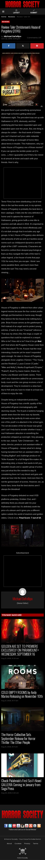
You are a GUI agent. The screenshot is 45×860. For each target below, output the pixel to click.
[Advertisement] (22, 183)
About (9, 844)
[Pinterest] (37, 46)
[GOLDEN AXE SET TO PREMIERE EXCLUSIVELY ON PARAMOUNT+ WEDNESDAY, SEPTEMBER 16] (22, 631)
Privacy (27, 844)
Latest (16, 13)
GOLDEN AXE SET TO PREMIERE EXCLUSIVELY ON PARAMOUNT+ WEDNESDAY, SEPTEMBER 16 (20, 650)
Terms (35, 844)
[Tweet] (23, 46)
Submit (33, 13)
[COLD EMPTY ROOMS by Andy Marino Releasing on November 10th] (22, 677)
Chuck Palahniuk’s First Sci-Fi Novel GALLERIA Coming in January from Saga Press (21, 784)
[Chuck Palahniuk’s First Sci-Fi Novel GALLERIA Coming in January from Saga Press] (22, 765)
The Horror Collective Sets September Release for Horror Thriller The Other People (18, 738)
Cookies (18, 844)
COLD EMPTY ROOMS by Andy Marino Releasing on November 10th (22, 694)
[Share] (8, 46)
